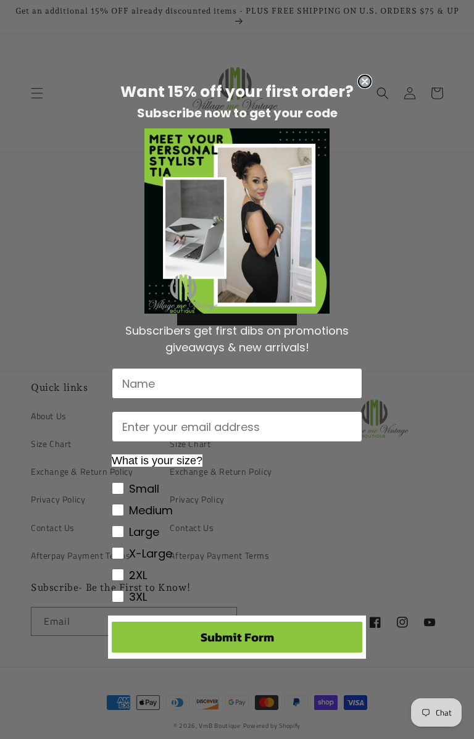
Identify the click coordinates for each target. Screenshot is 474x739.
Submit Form (237, 637)
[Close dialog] (365, 81)
